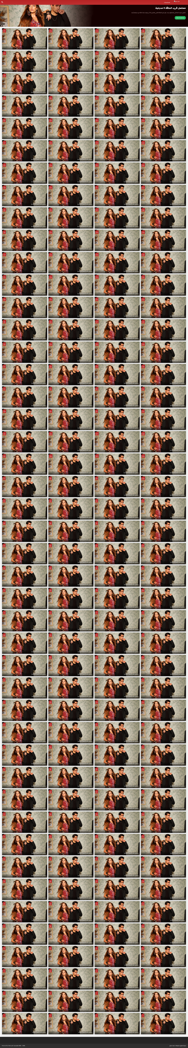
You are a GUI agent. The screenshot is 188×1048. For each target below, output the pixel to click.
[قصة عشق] (180, 2)
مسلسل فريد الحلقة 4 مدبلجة (170, 8)
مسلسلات (167, 3)
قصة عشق (172, 1046)
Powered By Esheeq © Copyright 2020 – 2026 (13, 1046)
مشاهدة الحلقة (180, 18)
